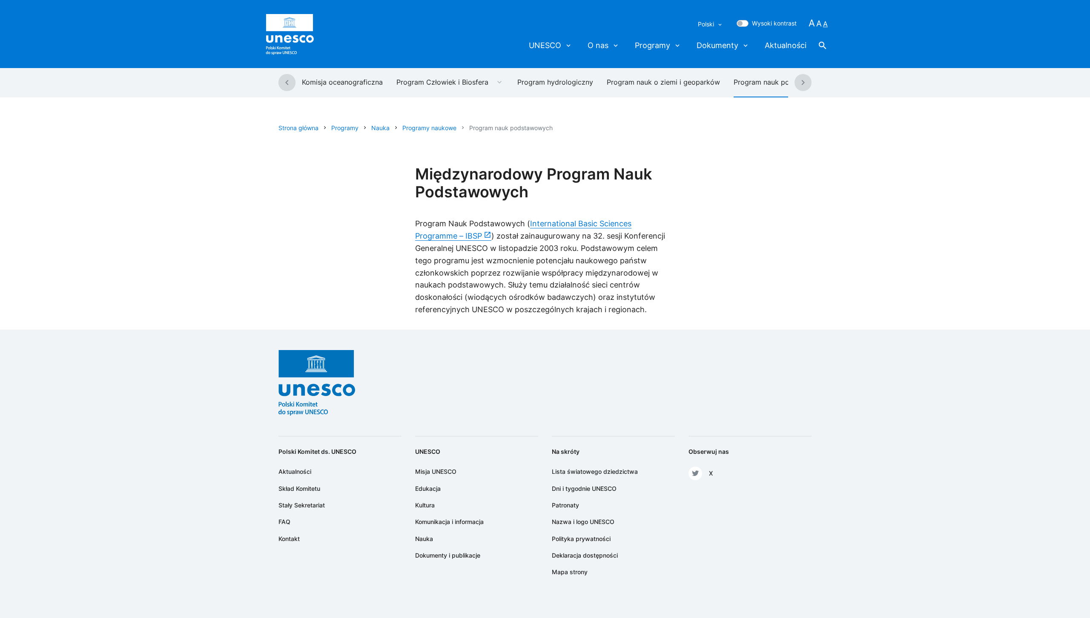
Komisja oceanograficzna (342, 82)
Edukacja (428, 488)
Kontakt (289, 538)
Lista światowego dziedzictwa (595, 471)
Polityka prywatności (581, 538)
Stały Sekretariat (301, 505)
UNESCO (545, 45)
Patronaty (565, 505)
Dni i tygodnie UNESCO (584, 488)
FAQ (284, 521)
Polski (707, 24)
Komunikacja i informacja (449, 521)
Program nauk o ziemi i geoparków (663, 82)
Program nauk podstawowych (782, 82)
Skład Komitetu (299, 488)
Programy (652, 45)
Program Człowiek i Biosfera (442, 82)
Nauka (424, 538)
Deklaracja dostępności (585, 555)
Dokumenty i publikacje (447, 555)
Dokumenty (717, 45)
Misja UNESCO (435, 471)
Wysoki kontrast (774, 23)
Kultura (425, 505)
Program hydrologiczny (555, 82)
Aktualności (785, 45)
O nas (598, 45)
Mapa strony (570, 571)
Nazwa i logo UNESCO (583, 521)
